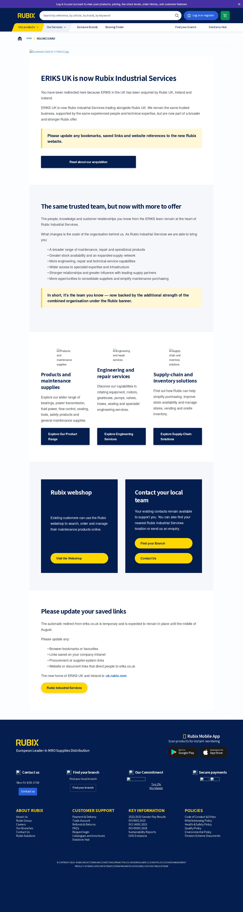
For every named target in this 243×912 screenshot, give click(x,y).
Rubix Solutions (25, 836)
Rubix (29, 38)
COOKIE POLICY (155, 862)
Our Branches (24, 828)
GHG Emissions (138, 836)
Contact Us (148, 558)
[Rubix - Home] (26, 15)
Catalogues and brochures (88, 836)
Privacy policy (121, 862)
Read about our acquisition (88, 162)
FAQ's (75, 828)
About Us (22, 817)
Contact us (28, 791)
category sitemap (103, 866)
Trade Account (81, 821)
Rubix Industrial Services (64, 688)
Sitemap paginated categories (128, 866)
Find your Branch (152, 543)
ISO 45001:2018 (138, 828)
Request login (80, 832)
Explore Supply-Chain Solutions (176, 436)
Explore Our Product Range (62, 436)
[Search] (177, 15)
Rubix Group (24, 821)
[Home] (19, 39)
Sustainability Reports (142, 832)
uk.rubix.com (116, 675)
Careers (21, 824)
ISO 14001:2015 (138, 824)
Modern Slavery (138, 862)
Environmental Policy (198, 832)
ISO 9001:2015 (137, 821)
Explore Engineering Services (118, 436)
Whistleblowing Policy (198, 821)
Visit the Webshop (69, 558)
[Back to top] (222, 900)
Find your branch (83, 788)
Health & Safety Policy (198, 824)
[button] (239, 4)
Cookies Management (175, 862)
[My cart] (225, 15)
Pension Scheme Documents (202, 836)
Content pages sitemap (156, 866)
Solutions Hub (81, 840)
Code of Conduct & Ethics (200, 817)
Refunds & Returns (83, 824)
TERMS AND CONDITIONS (101, 862)
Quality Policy (193, 828)
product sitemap (83, 866)
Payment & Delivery (84, 817)
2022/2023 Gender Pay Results (147, 817)
